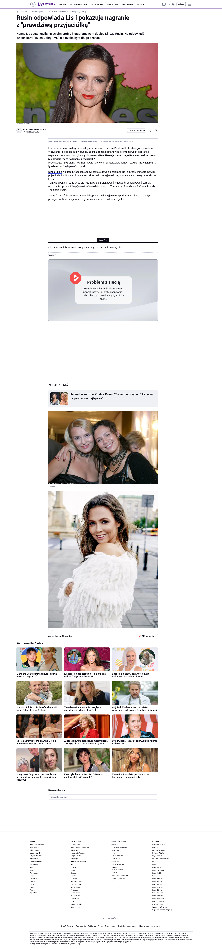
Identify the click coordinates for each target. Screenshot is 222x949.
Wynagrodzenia (76, 904)
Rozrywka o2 (75, 907)
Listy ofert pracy (157, 904)
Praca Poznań (157, 881)
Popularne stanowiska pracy (162, 910)
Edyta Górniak (75, 844)
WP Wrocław (75, 896)
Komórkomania (76, 884)
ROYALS (140, 4)
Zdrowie (32, 884)
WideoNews (127, 4)
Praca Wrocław (157, 879)
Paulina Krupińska (158, 844)
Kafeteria (74, 879)
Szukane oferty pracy (159, 907)
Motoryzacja (34, 879)
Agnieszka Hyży (35, 859)
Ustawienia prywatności (149, 926)
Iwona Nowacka (36, 129)
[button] (171, 4)
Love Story (112, 4)
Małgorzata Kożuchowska (80, 847)
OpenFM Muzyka (117, 870)
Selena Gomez (76, 850)
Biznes (32, 870)
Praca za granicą (158, 901)
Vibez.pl (114, 872)
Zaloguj (181, 4)
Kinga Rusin (55, 171)
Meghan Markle (35, 853)
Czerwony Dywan (78, 4)
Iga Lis (120, 199)
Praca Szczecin (157, 887)
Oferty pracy (156, 867)
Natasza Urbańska (158, 853)
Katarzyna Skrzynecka (119, 847)
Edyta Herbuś (157, 856)
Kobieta (32, 881)
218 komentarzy (137, 130)
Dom (72, 865)
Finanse (32, 876)
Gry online (33, 893)
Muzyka (62, 4)
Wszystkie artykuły (118, 865)
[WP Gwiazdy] (48, 4)
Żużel (72, 901)
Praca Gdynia (157, 890)
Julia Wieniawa (35, 847)
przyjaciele (85, 195)
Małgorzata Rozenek (78, 853)
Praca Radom (157, 884)
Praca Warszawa (158, 870)
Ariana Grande (35, 850)
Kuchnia (73, 870)
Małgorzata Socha (36, 856)
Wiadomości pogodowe (120, 875)
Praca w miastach (158, 898)
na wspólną (135, 175)
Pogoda (32, 890)
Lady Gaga (74, 859)
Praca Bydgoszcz (158, 893)
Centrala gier (75, 898)
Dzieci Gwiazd (97, 4)
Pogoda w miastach (119, 878)
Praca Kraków (157, 873)
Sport (32, 867)
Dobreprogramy (76, 881)
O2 (112, 881)
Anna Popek (116, 859)
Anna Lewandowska (37, 844)
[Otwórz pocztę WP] (164, 4)
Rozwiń (102, 240)
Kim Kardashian (117, 856)
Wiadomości (34, 865)
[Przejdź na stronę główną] (33, 6)
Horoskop (74, 873)
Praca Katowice (157, 896)
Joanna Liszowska (158, 850)
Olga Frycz (156, 847)
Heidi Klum (115, 850)
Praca (32, 887)
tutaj (78, 944)
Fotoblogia (74, 890)
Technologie (34, 873)
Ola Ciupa (115, 844)
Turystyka (74, 876)
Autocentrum (75, 893)
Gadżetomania (76, 887)
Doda (113, 853)
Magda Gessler (76, 856)
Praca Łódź (156, 876)
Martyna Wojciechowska (160, 859)
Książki (73, 867)
